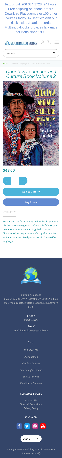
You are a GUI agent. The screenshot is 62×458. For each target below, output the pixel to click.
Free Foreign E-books (31, 370)
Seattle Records (31, 376)
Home (5, 63)
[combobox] (26, 53)
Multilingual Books (34, 449)
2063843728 (31, 319)
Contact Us (31, 400)
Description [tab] (9, 211)
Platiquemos (31, 356)
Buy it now (31, 202)
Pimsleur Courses (31, 363)
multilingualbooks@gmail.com (31, 330)
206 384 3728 (31, 350)
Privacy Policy (31, 408)
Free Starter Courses (31, 383)
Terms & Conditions (31, 404)
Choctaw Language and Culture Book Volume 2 (30, 63)
